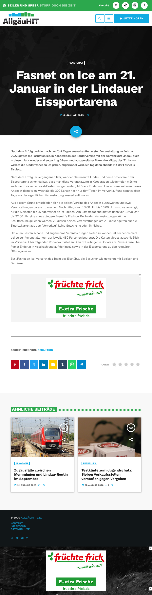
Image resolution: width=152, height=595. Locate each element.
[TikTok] (125, 5)
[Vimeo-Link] (21, 18)
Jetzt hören (131, 18)
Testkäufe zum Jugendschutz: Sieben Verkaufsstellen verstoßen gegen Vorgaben (107, 474)
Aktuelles (89, 463)
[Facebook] (144, 5)
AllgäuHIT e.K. (31, 517)
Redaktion (45, 350)
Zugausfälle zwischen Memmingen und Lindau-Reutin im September (41, 474)
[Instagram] (135, 5)
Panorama (76, 62)
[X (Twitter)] (116, 5)
